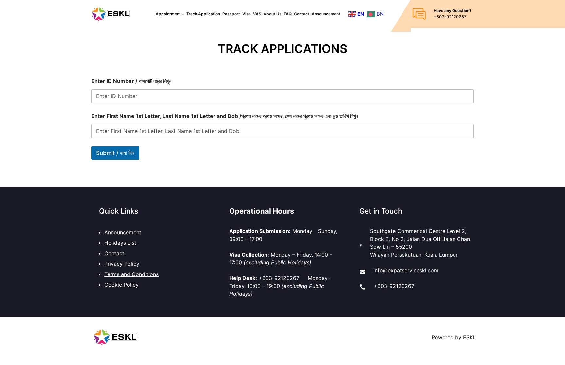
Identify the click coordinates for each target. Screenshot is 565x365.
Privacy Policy (121, 263)
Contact (114, 253)
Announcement (122, 232)
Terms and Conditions (131, 274)
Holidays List (120, 243)
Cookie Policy (121, 284)
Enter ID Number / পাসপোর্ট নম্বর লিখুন (131, 81)
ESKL (469, 337)
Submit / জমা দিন (115, 153)
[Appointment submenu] (183, 14)
